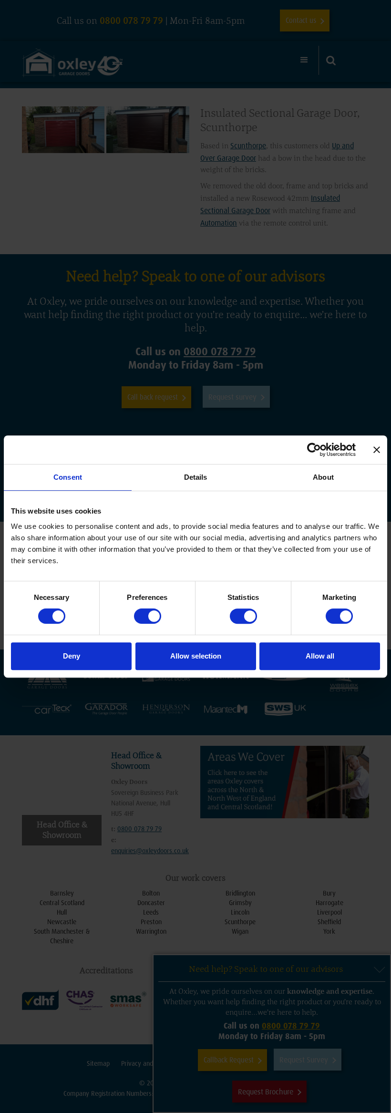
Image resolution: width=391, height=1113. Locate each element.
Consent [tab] (67, 477)
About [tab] (323, 477)
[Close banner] (376, 449)
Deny (71, 656)
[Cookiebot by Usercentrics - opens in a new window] (314, 450)
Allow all (320, 656)
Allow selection (195, 656)
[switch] (147, 616)
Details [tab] (195, 477)
